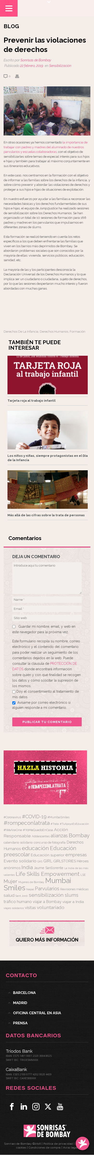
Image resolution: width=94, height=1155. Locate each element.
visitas (30, 907)
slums (71, 895)
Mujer (10, 881)
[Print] (19, 76)
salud (9, 895)
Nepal (30, 889)
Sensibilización (60, 66)
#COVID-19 (34, 816)
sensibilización (46, 895)
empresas (76, 855)
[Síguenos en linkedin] (24, 1106)
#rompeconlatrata (27, 823)
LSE (83, 875)
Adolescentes (41, 836)
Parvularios (47, 888)
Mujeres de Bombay (31, 882)
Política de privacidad (58, 1143)
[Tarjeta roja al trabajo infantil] (47, 375)
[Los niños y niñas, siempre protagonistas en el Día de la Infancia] (47, 430)
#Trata (55, 824)
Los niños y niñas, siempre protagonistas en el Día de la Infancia (47, 458)
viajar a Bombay (47, 901)
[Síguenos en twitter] (48, 1106)
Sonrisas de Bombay (35, 60)
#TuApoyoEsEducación (74, 824)
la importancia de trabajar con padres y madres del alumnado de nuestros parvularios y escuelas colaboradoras (45, 147)
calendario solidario (18, 842)
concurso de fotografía (50, 842)
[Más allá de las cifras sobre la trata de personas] (47, 489)
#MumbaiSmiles (58, 817)
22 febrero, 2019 (31, 66)
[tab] (47, 993)
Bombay (79, 835)
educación (35, 848)
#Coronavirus (12, 817)
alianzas (59, 836)
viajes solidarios (14, 908)
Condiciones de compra (45, 1147)
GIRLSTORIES (64, 861)
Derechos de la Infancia (21, 331)
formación (77, 331)
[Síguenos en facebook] (12, 1106)
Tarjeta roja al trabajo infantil (31, 400)
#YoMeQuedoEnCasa (38, 830)
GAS (39, 861)
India (27, 867)
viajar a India (73, 901)
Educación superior (47, 855)
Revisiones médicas (74, 889)
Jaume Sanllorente (48, 868)
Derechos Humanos (54, 331)
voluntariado (50, 907)
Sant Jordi (21, 895)
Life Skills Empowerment (48, 874)
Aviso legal (70, 1147)
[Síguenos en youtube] (60, 1106)
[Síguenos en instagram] (36, 1106)
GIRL (47, 860)
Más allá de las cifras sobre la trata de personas (46, 515)
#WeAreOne (13, 830)
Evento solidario (20, 860)
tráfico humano (18, 901)
